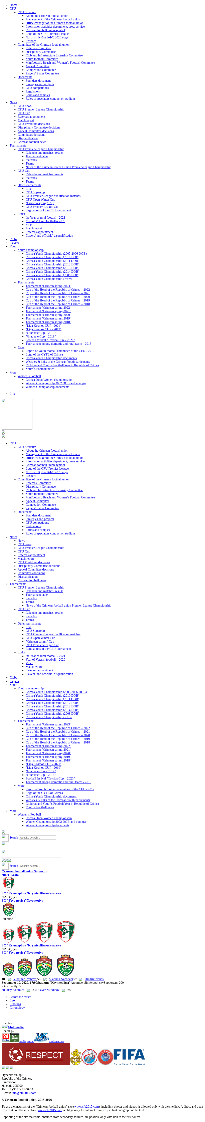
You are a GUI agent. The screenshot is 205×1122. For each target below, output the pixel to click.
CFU (13, 8)
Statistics (31, 160)
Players (14, 242)
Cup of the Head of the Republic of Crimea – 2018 (58, 304)
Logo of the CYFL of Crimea (44, 354)
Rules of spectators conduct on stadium (50, 98)
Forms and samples (38, 95)
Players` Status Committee (42, 73)
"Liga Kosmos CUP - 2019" (43, 329)
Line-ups (15, 1004)
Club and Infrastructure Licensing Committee (54, 55)
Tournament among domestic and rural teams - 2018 (58, 343)
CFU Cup (24, 113)
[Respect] (36, 1064)
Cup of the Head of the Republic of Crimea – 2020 (58, 296)
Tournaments (18, 145)
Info (12, 1000)
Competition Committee (41, 69)
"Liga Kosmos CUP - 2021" (43, 325)
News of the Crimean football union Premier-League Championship (68, 167)
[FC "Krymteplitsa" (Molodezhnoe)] (9, 889)
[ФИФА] (129, 1064)
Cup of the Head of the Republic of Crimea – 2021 (58, 293)
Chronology (17, 1007)
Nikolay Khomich (13, 989)
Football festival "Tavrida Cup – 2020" (50, 340)
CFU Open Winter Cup (40, 199)
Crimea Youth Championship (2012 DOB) (52, 264)
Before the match (20, 996)
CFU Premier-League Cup (42, 206)
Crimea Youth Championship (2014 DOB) (52, 271)
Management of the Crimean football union (53, 19)
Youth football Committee (42, 59)
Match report (26, 120)
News (13, 102)
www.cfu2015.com (86, 1106)
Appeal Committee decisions (36, 131)
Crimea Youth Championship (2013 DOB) (52, 268)
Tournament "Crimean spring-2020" (48, 314)
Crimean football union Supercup (24, 871)
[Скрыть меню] (3, 860)
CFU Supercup (35, 192)
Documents (25, 77)
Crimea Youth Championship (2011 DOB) (52, 260)
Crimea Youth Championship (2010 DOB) (52, 257)
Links (21, 214)
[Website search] (3, 832)
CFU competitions (37, 87)
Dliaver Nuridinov (47, 989)
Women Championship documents (47, 387)
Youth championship (31, 250)
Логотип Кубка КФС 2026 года (47, 37)
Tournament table (37, 156)
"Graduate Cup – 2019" (41, 332)
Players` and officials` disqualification (49, 235)
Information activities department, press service (55, 26)
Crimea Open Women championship (49, 379)
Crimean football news (32, 142)
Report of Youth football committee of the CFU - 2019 (60, 351)
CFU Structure (27, 12)
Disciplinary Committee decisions (39, 127)
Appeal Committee (37, 66)
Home (13, 5)
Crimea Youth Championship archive (49, 278)
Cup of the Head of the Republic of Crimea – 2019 (58, 300)
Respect (31, 41)
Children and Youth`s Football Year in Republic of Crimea (62, 365)
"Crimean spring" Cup (40, 203)
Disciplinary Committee (41, 51)
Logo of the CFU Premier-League (47, 33)
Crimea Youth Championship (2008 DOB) (52, 275)
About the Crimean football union (47, 15)
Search (13, 837)
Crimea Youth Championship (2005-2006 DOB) (56, 253)
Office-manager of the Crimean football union (54, 23)
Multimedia (16, 1027)
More (21, 347)
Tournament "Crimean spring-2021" (48, 311)
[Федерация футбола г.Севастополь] (89, 1064)
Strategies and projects (40, 84)
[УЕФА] (105, 1064)
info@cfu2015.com (24, 1093)
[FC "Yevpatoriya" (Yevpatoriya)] (9, 915)
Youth (13, 246)
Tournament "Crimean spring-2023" (48, 286)
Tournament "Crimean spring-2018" (48, 322)
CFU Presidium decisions (34, 124)
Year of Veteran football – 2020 (45, 221)
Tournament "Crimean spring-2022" (48, 307)
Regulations (33, 91)
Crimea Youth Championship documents (51, 358)
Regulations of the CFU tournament (48, 210)
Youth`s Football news (40, 369)
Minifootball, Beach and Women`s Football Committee (60, 62)
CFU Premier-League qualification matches (53, 196)
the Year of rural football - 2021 (45, 217)
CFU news (24, 105)
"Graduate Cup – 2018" (41, 336)
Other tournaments (29, 185)
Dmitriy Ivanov (94, 979)
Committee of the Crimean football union (43, 44)
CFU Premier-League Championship (41, 109)
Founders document (38, 80)
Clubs (13, 239)
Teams (30, 163)
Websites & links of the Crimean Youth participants (58, 361)
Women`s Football (29, 376)
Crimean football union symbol (45, 30)
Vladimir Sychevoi (25, 979)
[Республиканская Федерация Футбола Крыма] (75, 1064)
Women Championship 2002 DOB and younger (56, 383)
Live (28, 188)
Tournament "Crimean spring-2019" (48, 318)
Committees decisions (31, 134)
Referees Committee (38, 48)
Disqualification (28, 138)
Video (29, 224)
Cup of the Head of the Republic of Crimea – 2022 (58, 289)
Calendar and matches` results (44, 152)
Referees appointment (31, 116)
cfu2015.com (10, 875)
